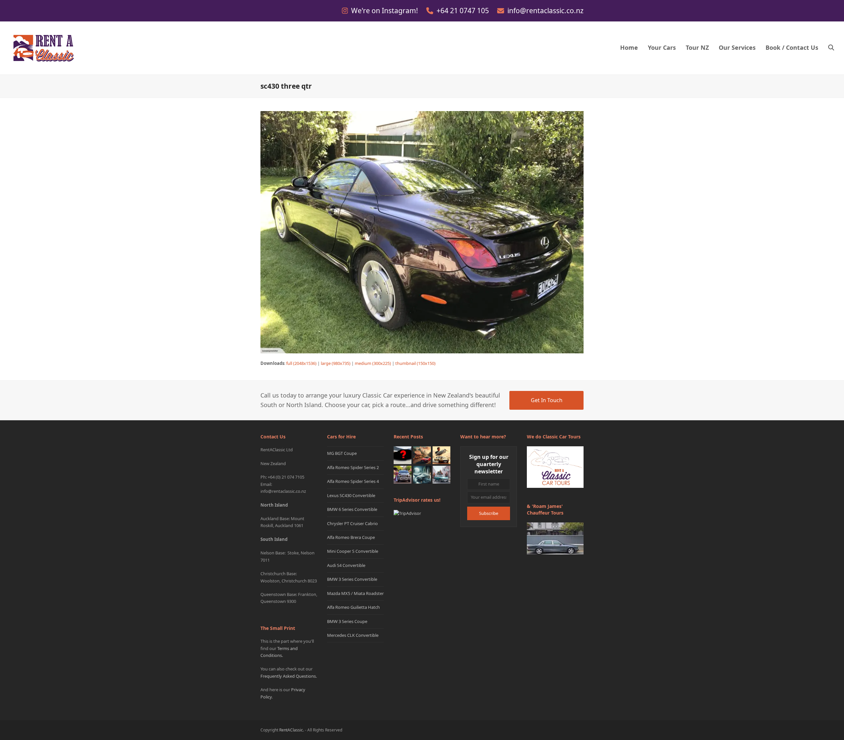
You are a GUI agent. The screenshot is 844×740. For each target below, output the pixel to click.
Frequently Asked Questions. (288, 676)
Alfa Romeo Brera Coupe (351, 537)
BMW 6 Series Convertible (352, 509)
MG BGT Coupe (342, 453)
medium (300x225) (373, 363)
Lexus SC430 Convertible (351, 495)
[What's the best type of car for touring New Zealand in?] (402, 455)
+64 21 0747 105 (464, 10)
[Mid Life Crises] (441, 474)
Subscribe (488, 513)
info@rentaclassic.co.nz (545, 10)
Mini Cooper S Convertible (352, 551)
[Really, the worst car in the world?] (422, 474)
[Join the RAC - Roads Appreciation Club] (422, 455)
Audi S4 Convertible (346, 565)
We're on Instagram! (385, 10)
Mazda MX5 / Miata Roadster (355, 593)
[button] (831, 48)
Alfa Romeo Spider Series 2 (353, 467)
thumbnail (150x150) (415, 363)
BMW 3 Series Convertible (352, 579)
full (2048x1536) (301, 363)
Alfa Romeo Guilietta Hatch (353, 607)
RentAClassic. (291, 730)
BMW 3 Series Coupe (347, 621)
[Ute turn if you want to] (402, 474)
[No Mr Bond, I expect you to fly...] (441, 455)
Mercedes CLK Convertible (352, 635)
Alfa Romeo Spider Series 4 (353, 481)
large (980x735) (335, 363)
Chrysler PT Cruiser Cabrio (352, 523)
